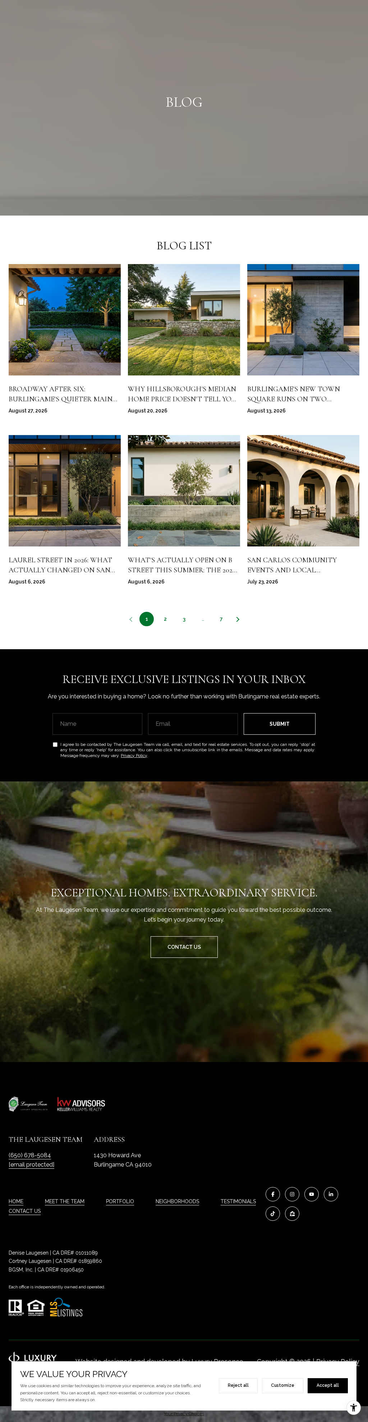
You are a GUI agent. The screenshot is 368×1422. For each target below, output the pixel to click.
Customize (282, 1385)
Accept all (328, 1385)
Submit (280, 724)
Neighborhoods (177, 1201)
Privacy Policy (134, 755)
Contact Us (25, 1211)
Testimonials (238, 1201)
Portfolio (120, 1201)
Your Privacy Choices (184, 1413)
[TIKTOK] (273, 1213)
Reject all (238, 1385)
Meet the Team (64, 1201)
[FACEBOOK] (273, 1194)
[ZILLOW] (292, 1213)
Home (16, 1201)
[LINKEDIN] (331, 1194)
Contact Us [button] (184, 947)
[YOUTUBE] (311, 1194)
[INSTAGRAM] (292, 1194)
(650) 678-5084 (30, 1155)
